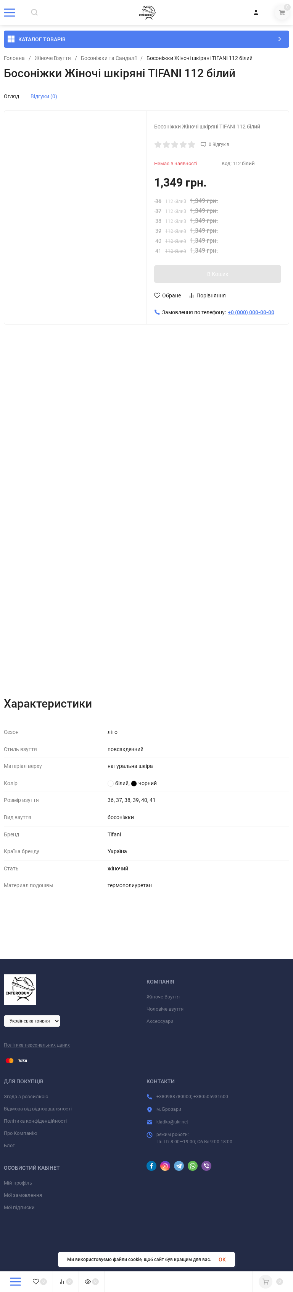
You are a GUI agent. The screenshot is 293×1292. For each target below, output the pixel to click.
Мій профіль (18, 1183)
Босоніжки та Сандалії (109, 58)
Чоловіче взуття (165, 1009)
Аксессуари (160, 1021)
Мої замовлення (23, 1195)
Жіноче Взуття (53, 58)
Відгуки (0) (44, 96)
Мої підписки (19, 1207)
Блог (9, 1145)
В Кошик (218, 274)
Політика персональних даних (37, 1045)
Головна (14, 58)
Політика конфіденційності (35, 1121)
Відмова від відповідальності (38, 1109)
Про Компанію (20, 1133)
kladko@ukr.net (172, 1122)
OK (222, 1259)
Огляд (11, 96)
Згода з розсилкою (26, 1096)
